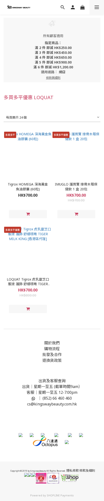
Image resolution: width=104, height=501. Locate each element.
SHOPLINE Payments (60, 495)
